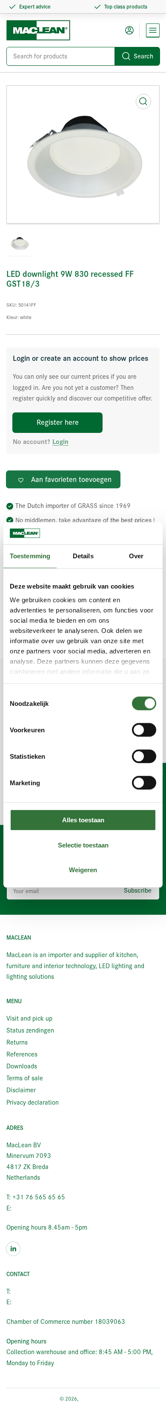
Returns (17, 1042)
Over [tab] (136, 556)
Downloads (21, 1066)
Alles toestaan (83, 820)
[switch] (144, 730)
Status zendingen (30, 1030)
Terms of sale (24, 1078)
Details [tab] (83, 556)
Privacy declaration (32, 1102)
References (21, 1054)
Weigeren (83, 870)
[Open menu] (153, 30)
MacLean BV (93, 1398)
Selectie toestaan (83, 845)
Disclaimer (21, 1090)
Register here (58, 422)
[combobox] (83, 56)
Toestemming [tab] (30, 556)
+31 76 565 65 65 (38, 1291)
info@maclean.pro (38, 1208)
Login (60, 442)
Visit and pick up (29, 1018)
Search (143, 56)
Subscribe (138, 890)
